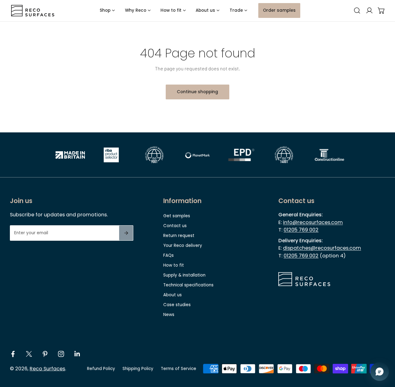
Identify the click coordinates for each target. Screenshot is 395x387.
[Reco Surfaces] (32, 10)
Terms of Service (178, 369)
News (168, 315)
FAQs (168, 255)
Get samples (176, 216)
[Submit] (126, 233)
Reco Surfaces (47, 368)
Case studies (177, 305)
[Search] (357, 11)
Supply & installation (184, 275)
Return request (178, 236)
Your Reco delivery (182, 245)
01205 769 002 (301, 229)
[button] (381, 11)
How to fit (173, 265)
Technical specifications (188, 285)
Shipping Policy (138, 369)
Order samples (279, 10)
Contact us (175, 226)
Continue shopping (197, 92)
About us (172, 295)
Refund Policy (101, 369)
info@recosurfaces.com (313, 222)
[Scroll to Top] (384, 354)
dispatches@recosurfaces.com (322, 248)
